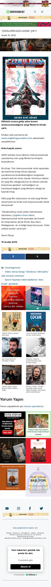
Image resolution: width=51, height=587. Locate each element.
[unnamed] (13, 309)
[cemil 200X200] (38, 436)
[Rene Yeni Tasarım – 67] (38, 496)
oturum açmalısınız (33, 406)
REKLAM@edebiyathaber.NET (25, 528)
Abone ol (26, 566)
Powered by (19, 575)
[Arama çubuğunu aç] (35, 12)
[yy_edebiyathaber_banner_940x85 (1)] (25, 19)
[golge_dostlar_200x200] (38, 309)
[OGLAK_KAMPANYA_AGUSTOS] (38, 462)
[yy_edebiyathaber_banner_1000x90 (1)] (25, 250)
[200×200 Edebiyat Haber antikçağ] (13, 462)
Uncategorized (12, 267)
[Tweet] (37, 256)
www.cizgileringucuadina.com (16, 138)
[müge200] (13, 436)
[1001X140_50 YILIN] (25, 7)
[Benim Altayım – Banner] (13, 489)
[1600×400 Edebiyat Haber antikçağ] (25, 50)
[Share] (13, 256)
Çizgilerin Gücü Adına (23, 215)
